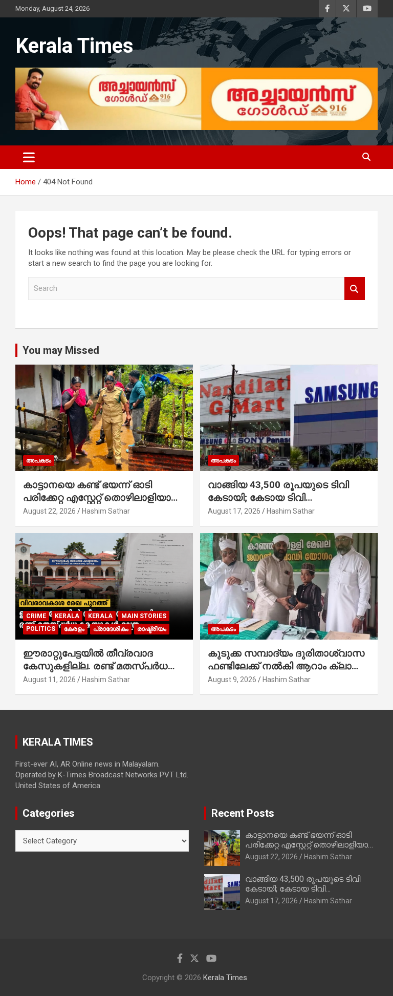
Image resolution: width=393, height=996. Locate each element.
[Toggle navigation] (28, 157)
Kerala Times (74, 46)
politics (40, 628)
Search (354, 288)
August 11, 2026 (49, 679)
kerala (67, 616)
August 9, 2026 (232, 679)
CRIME (36, 616)
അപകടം (38, 460)
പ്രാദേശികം (110, 628)
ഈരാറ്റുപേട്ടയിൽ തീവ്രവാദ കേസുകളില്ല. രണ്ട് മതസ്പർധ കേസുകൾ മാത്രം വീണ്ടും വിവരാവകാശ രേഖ (95, 672)
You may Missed (61, 350)
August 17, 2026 (234, 511)
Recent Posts (242, 813)
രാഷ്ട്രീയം (151, 628)
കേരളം (74, 628)
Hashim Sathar (106, 511)
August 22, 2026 (49, 511)
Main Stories (143, 616)
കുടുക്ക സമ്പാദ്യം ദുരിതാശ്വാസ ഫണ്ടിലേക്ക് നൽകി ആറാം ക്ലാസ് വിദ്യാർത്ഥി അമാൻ (286, 665)
